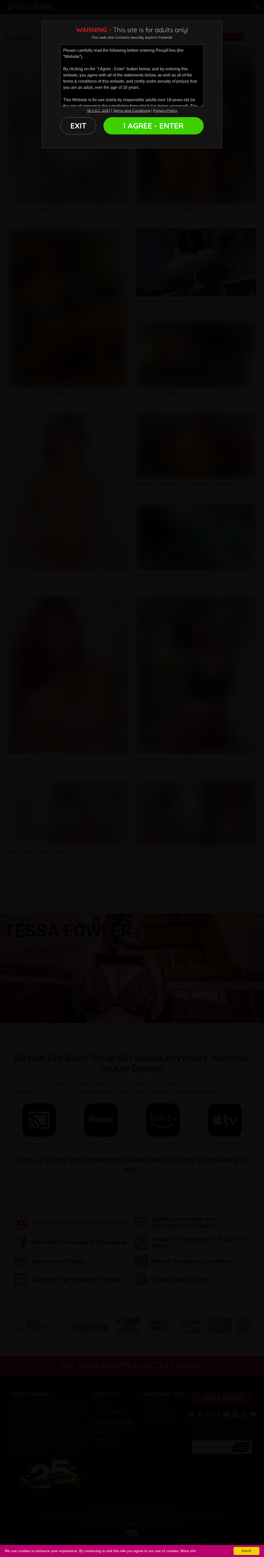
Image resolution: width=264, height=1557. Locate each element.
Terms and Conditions (131, 110)
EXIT (78, 126)
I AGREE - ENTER (153, 126)
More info (188, 1551)
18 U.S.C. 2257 (98, 110)
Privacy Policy (165, 110)
